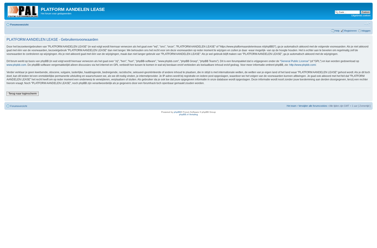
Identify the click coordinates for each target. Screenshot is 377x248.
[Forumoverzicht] (23, 11)
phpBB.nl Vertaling (188, 114)
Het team (291, 106)
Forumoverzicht (19, 24)
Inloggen (366, 30)
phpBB (177, 112)
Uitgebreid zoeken (360, 15)
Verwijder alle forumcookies (312, 106)
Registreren (350, 30)
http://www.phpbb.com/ (302, 64)
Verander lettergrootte (367, 24)
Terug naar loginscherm (23, 93)
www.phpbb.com (16, 64)
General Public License (294, 61)
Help (337, 30)
